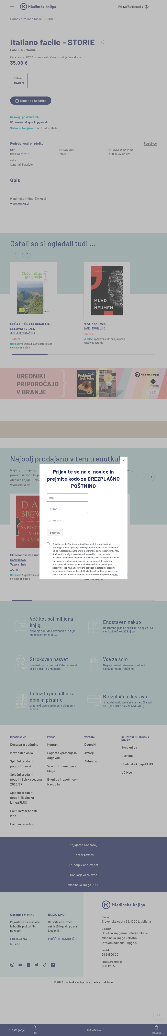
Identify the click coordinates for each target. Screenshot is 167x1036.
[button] (123, 460)
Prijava (55, 533)
